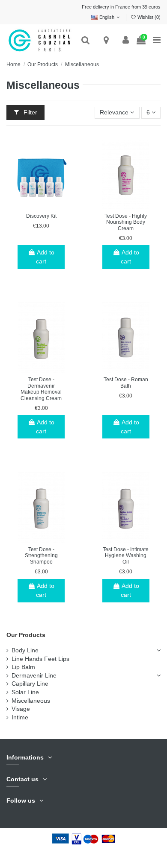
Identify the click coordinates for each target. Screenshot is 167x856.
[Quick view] (53, 206)
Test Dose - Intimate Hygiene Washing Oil (126, 555)
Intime (20, 717)
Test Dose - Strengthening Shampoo (41, 555)
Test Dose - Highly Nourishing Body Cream (125, 222)
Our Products (25, 634)
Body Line (25, 650)
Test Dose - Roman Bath (126, 383)
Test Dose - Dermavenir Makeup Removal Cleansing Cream (41, 389)
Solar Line (25, 692)
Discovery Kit (41, 216)
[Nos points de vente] (106, 40)
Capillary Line (30, 683)
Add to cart (45, 257)
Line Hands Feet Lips (40, 658)
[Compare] (41, 206)
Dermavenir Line (34, 675)
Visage (21, 708)
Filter (29, 112)
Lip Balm (23, 666)
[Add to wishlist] (29, 206)
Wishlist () (148, 17)
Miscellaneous (31, 700)
